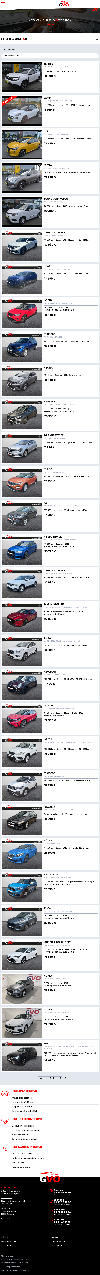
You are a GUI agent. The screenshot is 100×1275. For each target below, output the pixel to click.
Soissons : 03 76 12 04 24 (62, 1212)
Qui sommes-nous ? (10, 1241)
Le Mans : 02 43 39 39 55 (62, 1202)
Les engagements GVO (27, 1119)
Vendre (55, 1237)
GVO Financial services (22, 1153)
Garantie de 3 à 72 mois (23, 1102)
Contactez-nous (59, 1241)
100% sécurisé (18, 1162)
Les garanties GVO (24, 1091)
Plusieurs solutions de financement (28, 1158)
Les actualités (7, 1245)
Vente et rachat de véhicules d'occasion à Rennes (50, 1177)
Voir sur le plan (6, 1198)
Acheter (4, 1237)
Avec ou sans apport (21, 1167)
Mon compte (57, 1245)
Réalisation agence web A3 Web (14, 1263)
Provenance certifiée (22, 1097)
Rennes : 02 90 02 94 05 (62, 1192)
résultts (14, 39)
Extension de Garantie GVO (25, 1111)
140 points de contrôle (22, 1106)
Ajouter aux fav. (39, 64)
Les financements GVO (27, 1147)
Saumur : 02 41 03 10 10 (62, 1221)
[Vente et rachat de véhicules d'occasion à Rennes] (64, 3)
